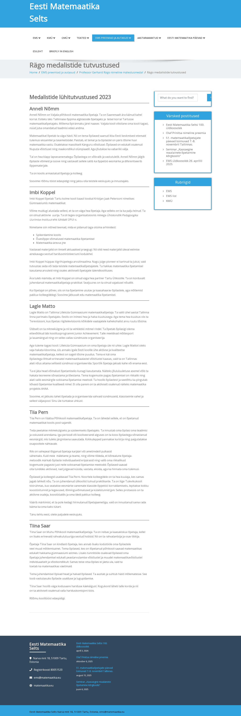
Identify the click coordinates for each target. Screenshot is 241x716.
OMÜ (65, 37)
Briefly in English (61, 51)
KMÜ (49, 37)
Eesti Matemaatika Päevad (184, 37)
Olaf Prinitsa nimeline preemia (186, 133)
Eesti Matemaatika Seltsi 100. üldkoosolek (185, 126)
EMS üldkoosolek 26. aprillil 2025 (184, 162)
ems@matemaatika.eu (47, 677)
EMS (35, 37)
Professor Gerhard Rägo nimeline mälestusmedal (111, 72)
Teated (81, 37)
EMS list (171, 196)
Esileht (38, 51)
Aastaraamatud (147, 37)
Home (33, 72)
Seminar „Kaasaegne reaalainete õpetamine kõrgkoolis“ (181, 153)
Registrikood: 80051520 (48, 670)
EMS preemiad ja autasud (111, 37)
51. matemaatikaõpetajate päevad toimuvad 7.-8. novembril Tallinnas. (183, 141)
